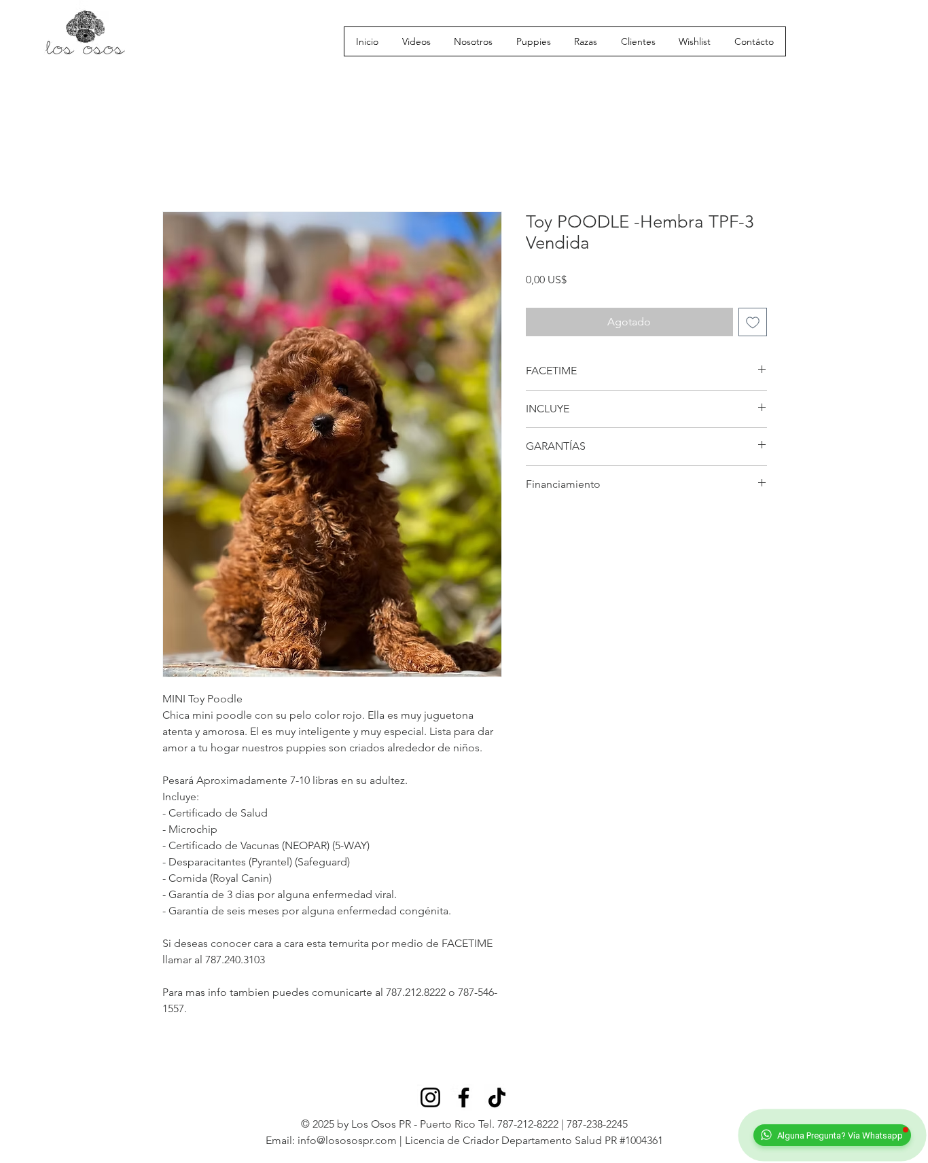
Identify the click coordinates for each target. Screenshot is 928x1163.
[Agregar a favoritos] (752, 322)
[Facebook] (463, 1097)
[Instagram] (430, 1097)
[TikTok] (497, 1097)
